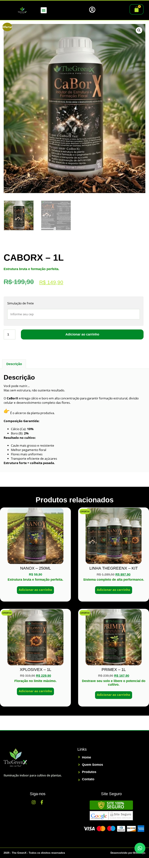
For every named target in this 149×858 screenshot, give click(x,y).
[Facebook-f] (42, 802)
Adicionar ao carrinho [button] (35, 590)
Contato (88, 779)
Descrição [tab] (14, 364)
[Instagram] (33, 802)
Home (86, 757)
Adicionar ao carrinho (82, 334)
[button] (44, 10)
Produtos (89, 772)
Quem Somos (92, 764)
